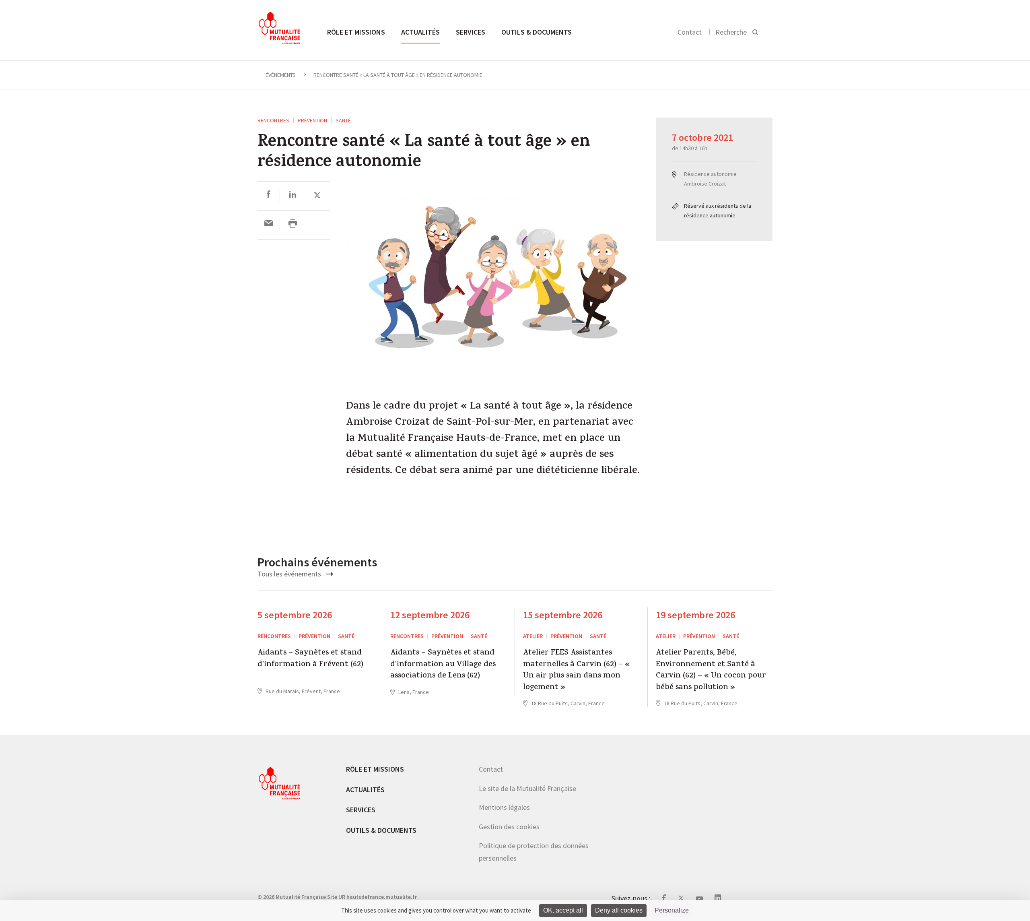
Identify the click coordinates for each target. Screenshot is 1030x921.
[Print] (292, 224)
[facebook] (268, 195)
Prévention (312, 120)
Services (470, 32)
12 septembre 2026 (430, 615)
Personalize (672, 910)
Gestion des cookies (509, 826)
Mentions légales (504, 807)
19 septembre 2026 (695, 615)
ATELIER (533, 636)
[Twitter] (317, 195)
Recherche (731, 32)
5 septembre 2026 (295, 615)
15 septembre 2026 (562, 615)
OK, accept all (563, 910)
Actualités (420, 32)
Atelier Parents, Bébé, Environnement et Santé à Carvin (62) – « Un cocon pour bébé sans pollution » (711, 671)
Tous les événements (290, 573)
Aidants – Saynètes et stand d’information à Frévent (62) (310, 659)
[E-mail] (268, 224)
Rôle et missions (356, 32)
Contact (690, 32)
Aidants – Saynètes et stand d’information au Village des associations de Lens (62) (443, 665)
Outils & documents (536, 32)
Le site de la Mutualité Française (527, 788)
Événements (281, 74)
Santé (343, 120)
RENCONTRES (273, 120)
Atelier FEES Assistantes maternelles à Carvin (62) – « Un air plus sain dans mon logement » (576, 671)
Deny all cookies (619, 910)
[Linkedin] (293, 195)
